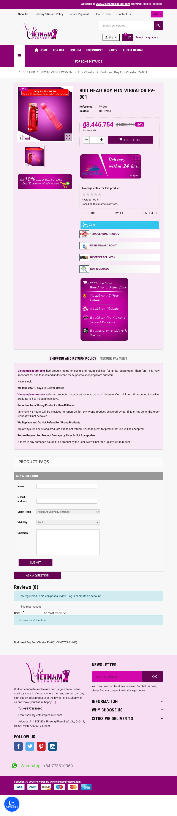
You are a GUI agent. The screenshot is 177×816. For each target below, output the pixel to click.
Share (90, 213)
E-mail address (22, 499)
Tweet (118, 213)
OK (154, 676)
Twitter (29, 746)
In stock (84, 111)
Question (22, 532)
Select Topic (24, 511)
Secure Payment (79, 14)
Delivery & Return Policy (48, 14)
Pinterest (149, 213)
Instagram (52, 746)
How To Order (102, 14)
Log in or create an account (84, 596)
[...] (54, 702)
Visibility (22, 522)
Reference (85, 106)
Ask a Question (37, 575)
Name (20, 486)
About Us (22, 14)
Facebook (18, 746)
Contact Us (124, 14)
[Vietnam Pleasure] (42, 31)
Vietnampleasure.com (31, 370)
